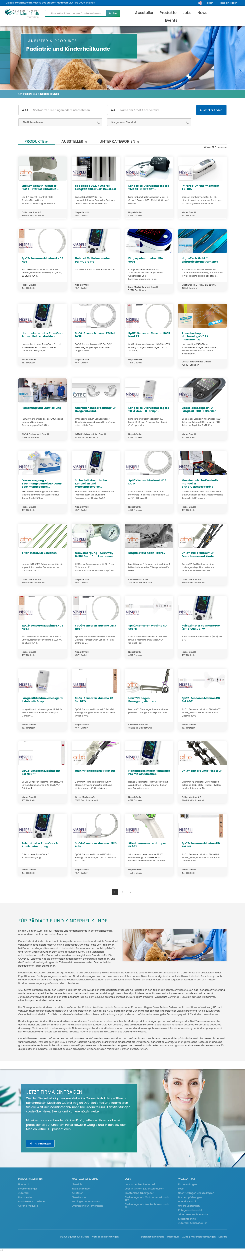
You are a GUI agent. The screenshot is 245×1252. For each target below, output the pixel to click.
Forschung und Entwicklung (41, 408)
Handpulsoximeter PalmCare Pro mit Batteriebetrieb (42, 334)
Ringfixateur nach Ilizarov (146, 553)
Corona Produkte (28, 1205)
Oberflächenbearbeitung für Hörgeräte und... (95, 409)
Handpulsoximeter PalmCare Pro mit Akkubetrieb (149, 772)
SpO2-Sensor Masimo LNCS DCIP (147, 481)
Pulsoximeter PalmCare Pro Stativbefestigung (41, 844)
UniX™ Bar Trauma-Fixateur (202, 771)
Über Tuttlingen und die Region (196, 1192)
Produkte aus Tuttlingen (32, 1201)
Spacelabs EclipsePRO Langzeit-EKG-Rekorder (199, 409)
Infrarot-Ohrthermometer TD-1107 (200, 187)
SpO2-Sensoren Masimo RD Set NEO (94, 699)
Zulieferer (24, 1192)
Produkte (168, 12)
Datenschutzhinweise (153, 1236)
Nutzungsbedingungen (203, 1236)
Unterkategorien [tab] (119, 142)
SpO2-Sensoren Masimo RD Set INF (201, 844)
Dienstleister (25, 1197)
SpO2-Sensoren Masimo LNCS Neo (42, 259)
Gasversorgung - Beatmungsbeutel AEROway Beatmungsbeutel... (42, 483)
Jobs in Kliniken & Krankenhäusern (144, 1188)
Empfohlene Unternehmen (87, 1205)
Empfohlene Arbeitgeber (139, 1192)
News (202, 12)
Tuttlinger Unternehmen (86, 1201)
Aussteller (144, 12)
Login (210, 3)
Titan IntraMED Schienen (39, 553)
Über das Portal (187, 1201)
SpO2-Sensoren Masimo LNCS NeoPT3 (149, 334)
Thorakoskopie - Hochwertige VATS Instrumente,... (195, 336)
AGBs (185, 1236)
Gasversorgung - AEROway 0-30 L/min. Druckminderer (94, 554)
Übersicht (23, 1184)
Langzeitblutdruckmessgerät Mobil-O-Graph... (42, 699)
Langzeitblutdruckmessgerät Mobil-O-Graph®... (148, 187)
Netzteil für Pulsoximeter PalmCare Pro (92, 259)
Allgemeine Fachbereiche (193, 1214)
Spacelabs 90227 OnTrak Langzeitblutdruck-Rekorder (95, 187)
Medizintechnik (187, 1218)
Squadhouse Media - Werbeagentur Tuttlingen (93, 1236)
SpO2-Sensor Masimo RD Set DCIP (95, 334)
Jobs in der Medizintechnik (140, 1184)
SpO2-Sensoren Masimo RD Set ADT (201, 699)
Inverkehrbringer (28, 1188)
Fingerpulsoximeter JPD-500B (146, 259)
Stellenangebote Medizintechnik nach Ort (147, 1199)
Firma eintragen (228, 3)
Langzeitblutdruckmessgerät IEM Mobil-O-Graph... (148, 409)
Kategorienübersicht (190, 1210)
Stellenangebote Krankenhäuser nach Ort (147, 1206)
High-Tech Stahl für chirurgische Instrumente (200, 259)
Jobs (186, 12)
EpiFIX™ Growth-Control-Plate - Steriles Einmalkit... (40, 187)
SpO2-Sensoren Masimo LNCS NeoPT (96, 627)
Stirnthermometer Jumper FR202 (147, 844)
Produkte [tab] (36, 142)
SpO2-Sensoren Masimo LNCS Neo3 (42, 627)
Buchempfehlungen (190, 1197)
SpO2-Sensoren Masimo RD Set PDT (147, 627)
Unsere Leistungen (189, 1205)
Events (171, 20)
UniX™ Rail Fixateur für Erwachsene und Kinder (198, 554)
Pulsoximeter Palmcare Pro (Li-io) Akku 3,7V (201, 627)
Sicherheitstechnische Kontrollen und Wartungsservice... (91, 483)
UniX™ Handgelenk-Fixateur (95, 771)
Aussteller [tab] (74, 142)
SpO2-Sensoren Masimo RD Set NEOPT (41, 772)
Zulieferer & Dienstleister (192, 1222)
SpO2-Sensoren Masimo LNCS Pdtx (96, 844)
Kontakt (222, 1236)
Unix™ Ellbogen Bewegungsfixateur (142, 699)
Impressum (173, 1236)
